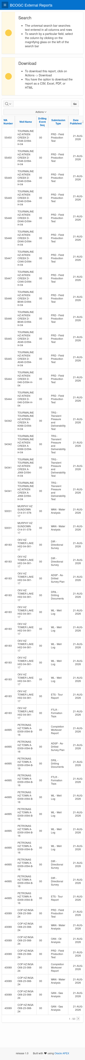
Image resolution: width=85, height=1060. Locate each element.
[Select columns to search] (8, 104)
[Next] (78, 1018)
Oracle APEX (61, 1053)
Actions (39, 111)
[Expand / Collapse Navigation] (5, 5)
